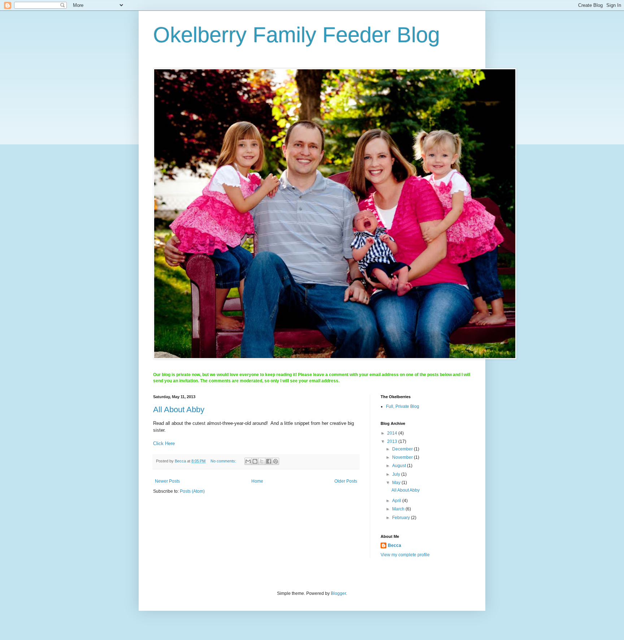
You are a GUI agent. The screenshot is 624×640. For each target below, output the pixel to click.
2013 (392, 441)
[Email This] (248, 461)
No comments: (224, 461)
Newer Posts (167, 481)
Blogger (338, 593)
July (396, 474)
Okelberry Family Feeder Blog (296, 35)
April (397, 500)
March (399, 508)
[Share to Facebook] (268, 461)
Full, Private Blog (402, 406)
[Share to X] (261, 461)
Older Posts (345, 481)
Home (257, 481)
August (399, 465)
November (403, 457)
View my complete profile (405, 554)
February (401, 517)
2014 (392, 433)
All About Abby (178, 409)
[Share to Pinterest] (275, 461)
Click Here (164, 443)
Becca (394, 545)
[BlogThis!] (255, 461)
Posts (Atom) (192, 491)
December (403, 449)
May (397, 482)
